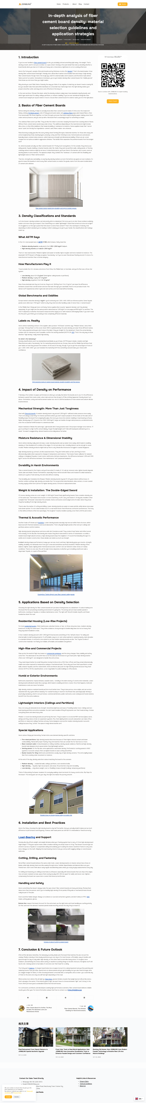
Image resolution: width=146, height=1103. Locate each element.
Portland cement (33, 113)
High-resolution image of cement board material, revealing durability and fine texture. (56, 382)
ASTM (40, 242)
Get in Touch (113, 101)
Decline (17, 1097)
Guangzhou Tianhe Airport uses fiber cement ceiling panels (56, 594)
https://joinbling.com (75, 990)
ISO (73, 332)
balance (31, 968)
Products (66, 4)
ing (33, 837)
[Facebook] (28, 998)
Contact (86, 4)
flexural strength (30, 413)
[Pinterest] (65, 998)
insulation (41, 523)
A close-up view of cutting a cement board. (56, 942)
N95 (88, 897)
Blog (80, 4)
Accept (8, 1097)
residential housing (30, 626)
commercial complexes (54, 653)
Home (59, 4)
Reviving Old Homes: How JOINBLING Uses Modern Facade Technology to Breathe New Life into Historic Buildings (110, 1051)
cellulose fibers (68, 113)
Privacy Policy (17, 1093)
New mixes (48, 979)
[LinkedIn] (84, 998)
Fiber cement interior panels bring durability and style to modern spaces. (56, 208)
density (70, 71)
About (74, 4)
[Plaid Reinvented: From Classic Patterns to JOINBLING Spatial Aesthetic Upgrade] (36, 1037)
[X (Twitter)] (46, 998)
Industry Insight (86, 39)
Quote (124, 4)
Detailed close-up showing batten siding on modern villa (56, 815)
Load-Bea (24, 837)
